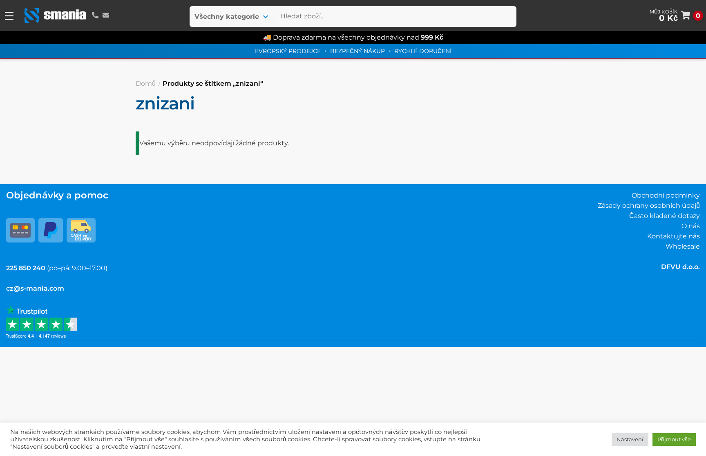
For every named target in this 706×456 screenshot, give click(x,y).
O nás (690, 226)
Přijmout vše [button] (674, 439)
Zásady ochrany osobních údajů (649, 205)
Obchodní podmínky (666, 195)
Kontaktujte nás (673, 236)
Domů (146, 83)
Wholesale (683, 246)
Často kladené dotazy (664, 216)
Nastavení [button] (630, 439)
